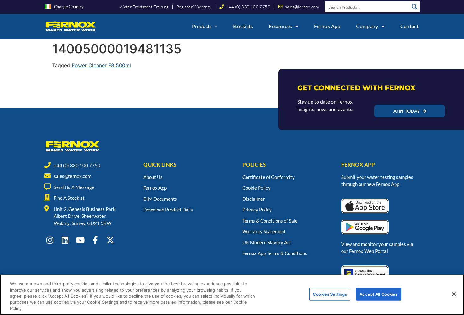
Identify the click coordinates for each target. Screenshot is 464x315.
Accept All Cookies (378, 294)
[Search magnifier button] (414, 6)
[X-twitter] (110, 240)
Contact (409, 26)
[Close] (454, 294)
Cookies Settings (330, 294)
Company (367, 26)
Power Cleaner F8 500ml (101, 65)
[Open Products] (215, 26)
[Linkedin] (64, 240)
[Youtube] (80, 240)
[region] (232, 295)
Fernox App (327, 26)
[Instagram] (49, 240)
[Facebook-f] (95, 240)
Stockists (243, 26)
